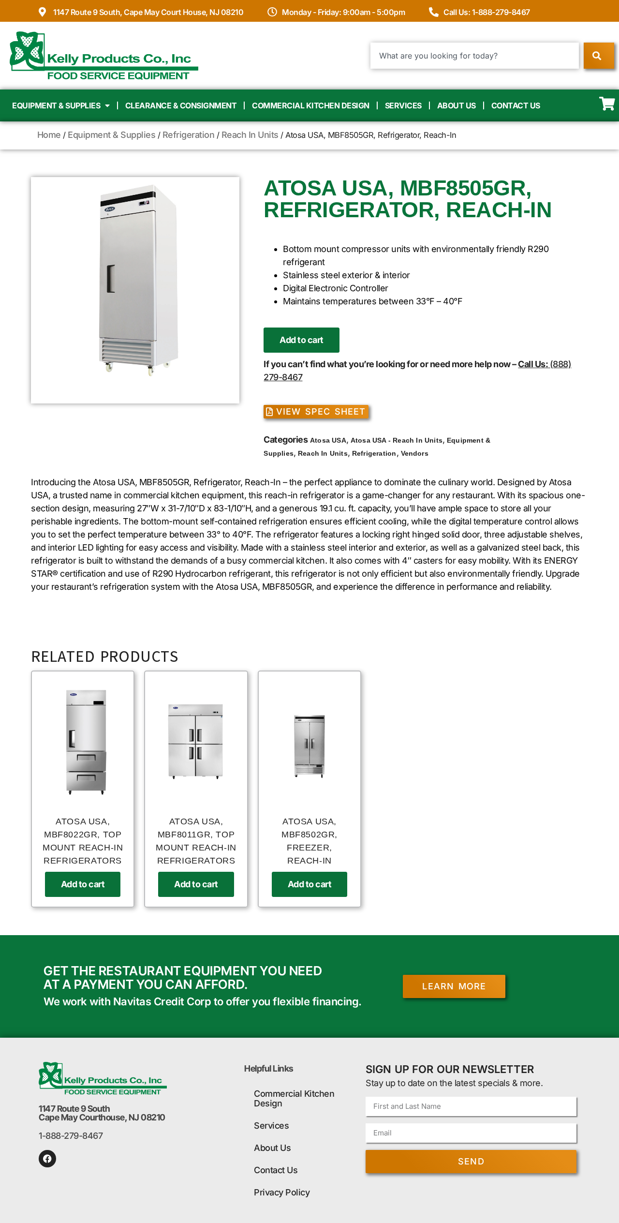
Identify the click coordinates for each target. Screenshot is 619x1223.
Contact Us (515, 105)
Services (403, 105)
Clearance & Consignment (181, 105)
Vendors (414, 453)
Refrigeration (188, 135)
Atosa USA (328, 440)
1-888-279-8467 (71, 1136)
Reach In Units (250, 135)
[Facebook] (47, 1158)
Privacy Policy (282, 1192)
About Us (456, 105)
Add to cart (302, 340)
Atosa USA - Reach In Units (396, 440)
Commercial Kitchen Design (310, 105)
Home (49, 135)
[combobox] (474, 56)
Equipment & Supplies (56, 105)
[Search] (599, 56)
